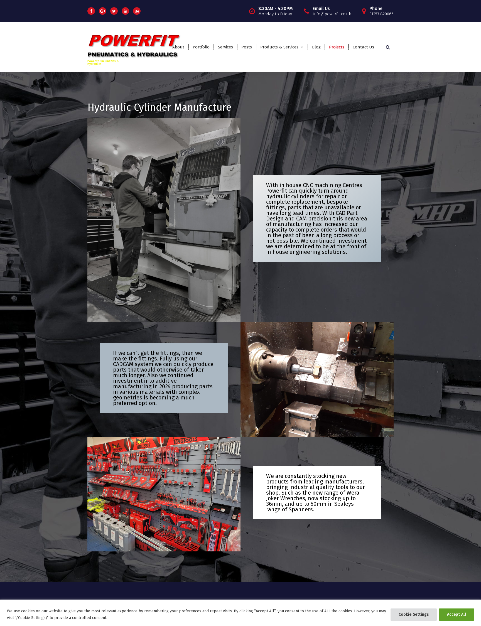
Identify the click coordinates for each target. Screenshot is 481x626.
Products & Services (279, 47)
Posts (246, 47)
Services (225, 47)
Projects (336, 47)
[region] (240, 613)
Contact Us (363, 47)
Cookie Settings (414, 614)
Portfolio (201, 47)
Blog (316, 47)
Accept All (456, 614)
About (178, 47)
